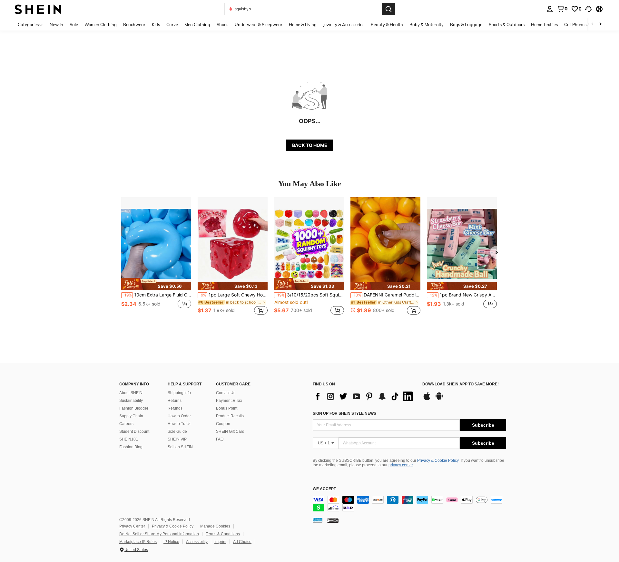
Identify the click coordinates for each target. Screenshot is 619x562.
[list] (364, 396)
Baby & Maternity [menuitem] (426, 24)
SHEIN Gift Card (230, 431)
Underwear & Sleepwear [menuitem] (258, 24)
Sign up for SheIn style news (344, 413)
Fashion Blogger (133, 408)
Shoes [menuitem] (222, 24)
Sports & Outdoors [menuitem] (507, 24)
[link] (562, 9)
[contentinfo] (409, 503)
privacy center (400, 465)
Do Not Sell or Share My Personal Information (159, 534)
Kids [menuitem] (156, 24)
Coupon (223, 424)
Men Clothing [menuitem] (197, 24)
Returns (175, 400)
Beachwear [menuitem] (134, 24)
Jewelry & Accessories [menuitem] (343, 24)
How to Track (179, 424)
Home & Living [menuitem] (303, 24)
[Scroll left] (592, 24)
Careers (126, 424)
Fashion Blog (130, 447)
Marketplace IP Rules (138, 541)
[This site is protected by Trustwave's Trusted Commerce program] (317, 520)
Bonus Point (226, 408)
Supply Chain (131, 416)
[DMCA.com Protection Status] (333, 520)
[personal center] (550, 9)
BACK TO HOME (309, 145)
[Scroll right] (600, 24)
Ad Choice (242, 541)
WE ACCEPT (324, 489)
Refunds (175, 408)
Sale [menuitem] (74, 24)
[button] (588, 9)
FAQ (219, 439)
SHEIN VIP (177, 439)
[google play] (439, 399)
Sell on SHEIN (180, 447)
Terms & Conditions (223, 534)
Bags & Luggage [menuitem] (466, 24)
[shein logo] (38, 8)
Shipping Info (179, 393)
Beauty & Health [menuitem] (387, 24)
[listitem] (156, 259)
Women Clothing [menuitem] (100, 24)
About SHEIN (130, 393)
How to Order (179, 416)
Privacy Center (132, 526)
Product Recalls (230, 416)
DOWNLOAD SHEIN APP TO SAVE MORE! (460, 384)
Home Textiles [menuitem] (544, 24)
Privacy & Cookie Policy (438, 460)
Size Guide (177, 431)
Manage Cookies (215, 526)
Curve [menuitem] (172, 24)
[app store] (426, 399)
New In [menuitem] (56, 24)
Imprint (220, 541)
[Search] (388, 9)
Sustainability (131, 400)
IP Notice (171, 541)
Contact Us (225, 393)
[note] (156, 284)
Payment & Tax (229, 400)
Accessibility (197, 541)
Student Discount (134, 431)
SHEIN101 (128, 439)
